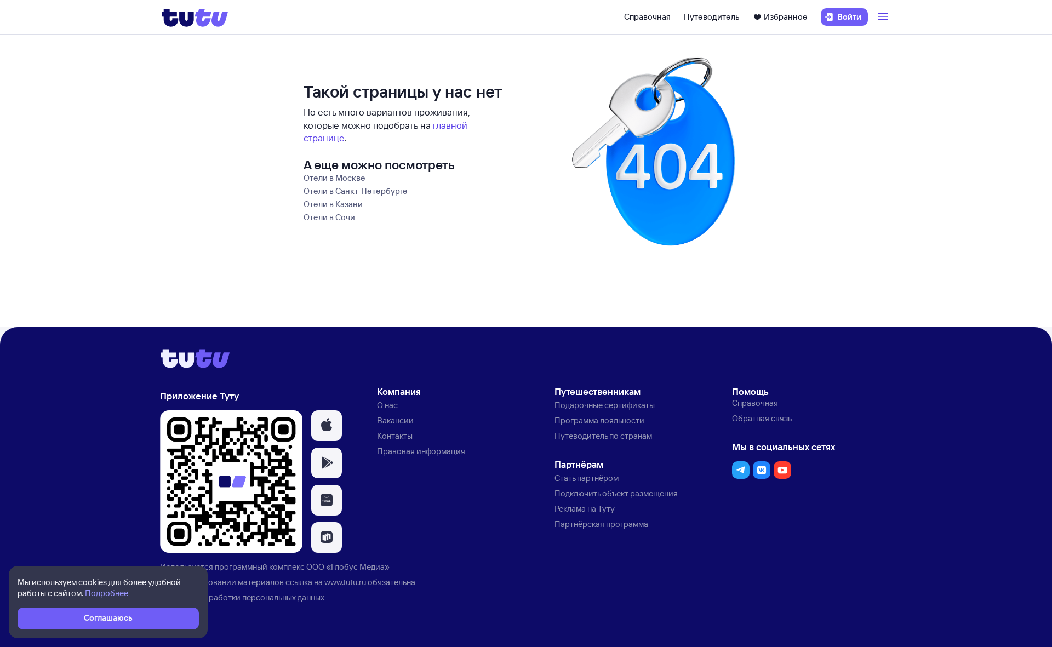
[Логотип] (195, 17)
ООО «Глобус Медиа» (348, 567)
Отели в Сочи (329, 217)
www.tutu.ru (345, 582)
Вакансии (395, 420)
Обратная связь (762, 418)
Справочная (647, 17)
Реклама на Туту (584, 508)
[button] (326, 425)
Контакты (395, 436)
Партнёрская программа (601, 524)
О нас (387, 405)
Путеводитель (712, 17)
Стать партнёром (586, 478)
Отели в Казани (333, 204)
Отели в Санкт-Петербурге (356, 191)
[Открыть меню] (884, 17)
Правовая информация (421, 451)
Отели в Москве (334, 178)
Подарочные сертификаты (604, 405)
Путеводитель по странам (603, 436)
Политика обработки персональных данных (242, 597)
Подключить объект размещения (616, 493)
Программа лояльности (599, 420)
